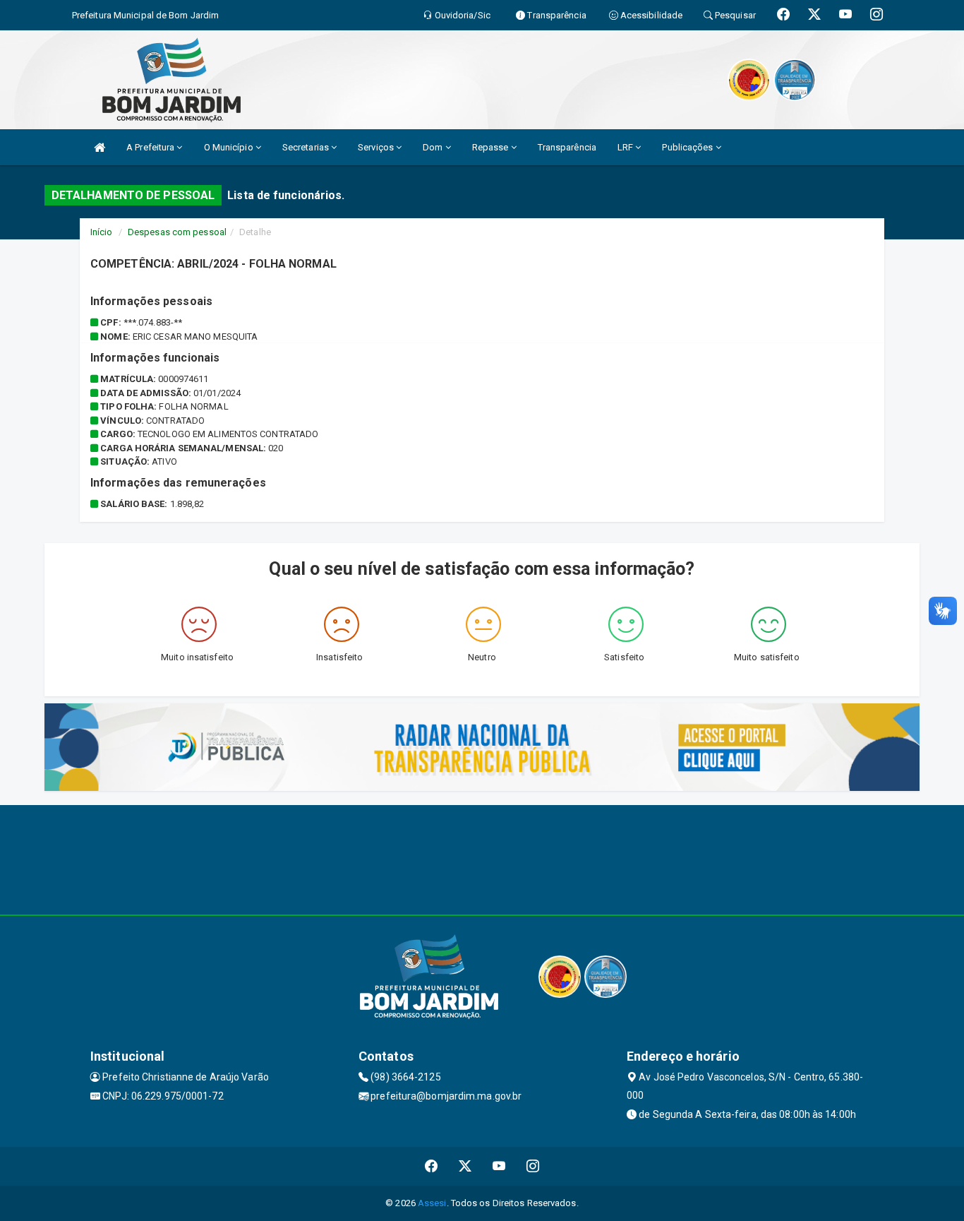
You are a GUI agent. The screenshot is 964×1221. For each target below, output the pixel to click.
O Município (229, 147)
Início (101, 232)
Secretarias (306, 147)
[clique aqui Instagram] (533, 1166)
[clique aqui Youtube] (499, 1166)
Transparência (567, 147)
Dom (434, 147)
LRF (626, 147)
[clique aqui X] (465, 1166)
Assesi (432, 1203)
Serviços (377, 147)
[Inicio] (99, 147)
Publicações (688, 147)
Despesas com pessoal (177, 232)
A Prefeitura (151, 147)
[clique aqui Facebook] (431, 1166)
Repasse (491, 147)
